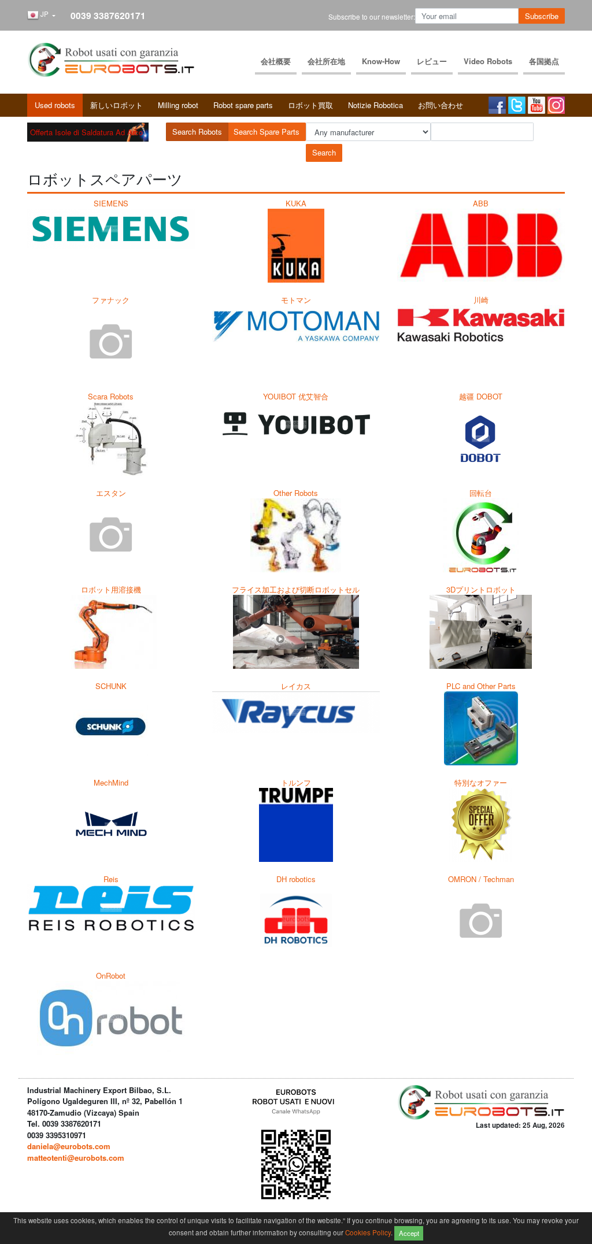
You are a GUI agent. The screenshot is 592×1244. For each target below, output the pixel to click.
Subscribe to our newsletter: (371, 16)
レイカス (296, 685)
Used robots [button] (55, 104)
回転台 (480, 492)
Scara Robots (111, 396)
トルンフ (296, 782)
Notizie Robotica (375, 104)
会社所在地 (326, 60)
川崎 (481, 299)
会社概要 (276, 60)
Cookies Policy (368, 1231)
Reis (111, 878)
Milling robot (178, 104)
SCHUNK (111, 685)
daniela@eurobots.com (68, 1146)
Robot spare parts (243, 104)
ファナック (111, 299)
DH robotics (296, 878)
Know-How (381, 60)
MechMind (111, 782)
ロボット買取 (310, 104)
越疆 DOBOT (480, 396)
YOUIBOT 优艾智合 (295, 396)
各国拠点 (544, 60)
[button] (41, 15)
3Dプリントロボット (481, 589)
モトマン (296, 299)
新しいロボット (116, 104)
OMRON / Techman (481, 878)
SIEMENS (111, 203)
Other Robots (295, 492)
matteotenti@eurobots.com (75, 1157)
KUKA (296, 203)
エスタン (111, 492)
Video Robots (488, 60)
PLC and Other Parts (481, 685)
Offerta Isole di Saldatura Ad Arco (86, 132)
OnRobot (110, 975)
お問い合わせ (440, 104)
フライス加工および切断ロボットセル (296, 589)
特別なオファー (480, 782)
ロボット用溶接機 (111, 589)
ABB (481, 203)
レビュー (432, 60)
